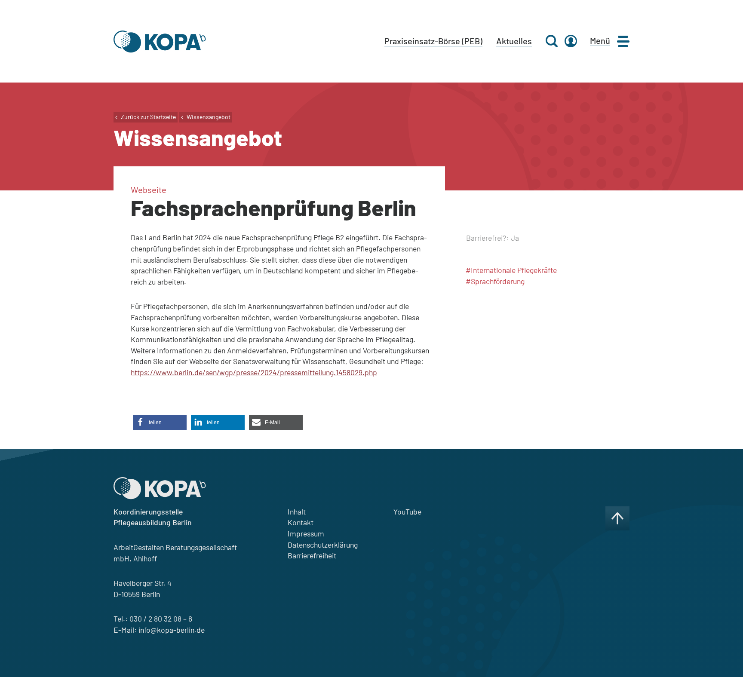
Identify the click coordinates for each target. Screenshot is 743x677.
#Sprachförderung (495, 281)
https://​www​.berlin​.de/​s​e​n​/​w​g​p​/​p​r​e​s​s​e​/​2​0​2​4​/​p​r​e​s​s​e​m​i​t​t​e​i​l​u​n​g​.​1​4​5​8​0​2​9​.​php (254, 372)
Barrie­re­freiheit (312, 555)
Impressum (306, 533)
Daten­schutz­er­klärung (323, 544)
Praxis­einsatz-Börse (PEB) (433, 41)
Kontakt (300, 522)
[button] (160, 422)
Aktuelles (514, 41)
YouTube (407, 511)
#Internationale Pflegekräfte (511, 270)
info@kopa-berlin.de (171, 629)
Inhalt (297, 511)
